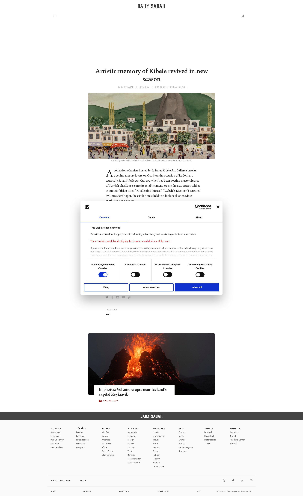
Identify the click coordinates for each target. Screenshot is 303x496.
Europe (105, 436)
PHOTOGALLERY (110, 401)
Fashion (156, 447)
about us (124, 491)
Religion (156, 455)
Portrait (182, 443)
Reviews (182, 451)
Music (181, 436)
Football (208, 432)
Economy (132, 436)
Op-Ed (233, 436)
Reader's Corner (237, 439)
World (106, 428)
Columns (234, 432)
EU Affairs (54, 443)
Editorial (234, 443)
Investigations (82, 439)
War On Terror (57, 439)
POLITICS (55, 428)
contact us (163, 491)
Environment (158, 436)
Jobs (52, 491)
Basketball (209, 436)
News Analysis (56, 447)
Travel (156, 439)
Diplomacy (55, 432)
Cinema (182, 432)
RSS (198, 491)
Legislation (55, 436)
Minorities (80, 443)
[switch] (135, 274)
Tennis (207, 443)
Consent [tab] (104, 217)
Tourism (131, 447)
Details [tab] (151, 217)
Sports (208, 428)
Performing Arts (186, 447)
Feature (156, 462)
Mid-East (105, 432)
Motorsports (210, 439)
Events (181, 439)
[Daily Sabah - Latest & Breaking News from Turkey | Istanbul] (151, 6)
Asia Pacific (107, 443)
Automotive (133, 432)
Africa (104, 447)
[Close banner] (218, 207)
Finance (131, 443)
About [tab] (198, 217)
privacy (87, 491)
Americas (106, 439)
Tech (130, 451)
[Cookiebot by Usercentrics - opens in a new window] (197, 207)
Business (133, 428)
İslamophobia (108, 455)
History (156, 458)
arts (108, 314)
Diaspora (80, 447)
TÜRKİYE (81, 428)
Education (80, 436)
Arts (182, 428)
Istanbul (79, 432)
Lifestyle (159, 428)
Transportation (134, 458)
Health (156, 432)
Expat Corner (159, 466)
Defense (131, 455)
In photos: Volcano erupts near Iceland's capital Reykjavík (132, 392)
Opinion (235, 428)
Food (155, 443)
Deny (106, 287)
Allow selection (151, 287)
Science (156, 451)
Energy (131, 439)
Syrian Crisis (107, 451)
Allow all (197, 287)
